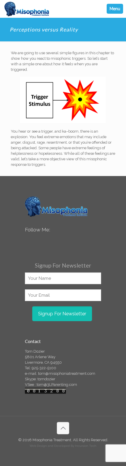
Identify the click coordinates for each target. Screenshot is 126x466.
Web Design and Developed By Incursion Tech (63, 445)
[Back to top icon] (63, 428)
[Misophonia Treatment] (26, 8)
